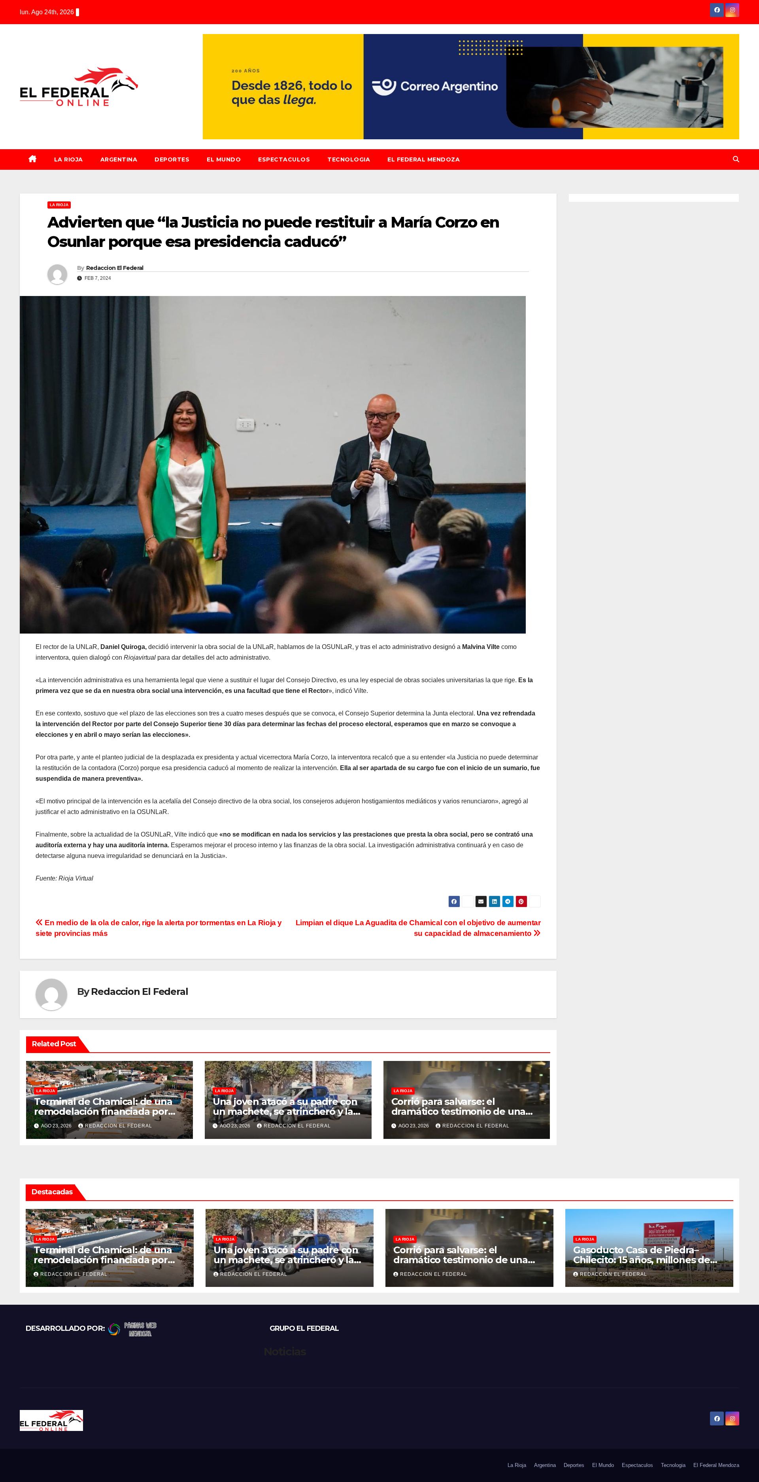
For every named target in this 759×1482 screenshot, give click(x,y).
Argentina (119, 159)
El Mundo (224, 159)
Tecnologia (348, 159)
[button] (736, 159)
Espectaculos (284, 159)
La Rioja (68, 159)
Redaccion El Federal (114, 267)
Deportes (172, 159)
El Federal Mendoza (423, 159)
